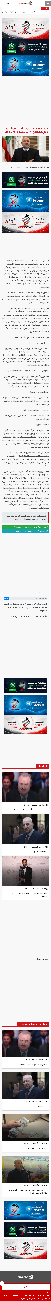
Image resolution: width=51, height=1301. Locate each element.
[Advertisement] (25, 562)
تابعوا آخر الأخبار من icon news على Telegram (30, 531)
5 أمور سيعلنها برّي (40, 851)
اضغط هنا (19, 519)
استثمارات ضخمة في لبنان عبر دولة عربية (34, 1148)
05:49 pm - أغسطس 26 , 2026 (35, 805)
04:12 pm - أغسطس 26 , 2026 (35, 1185)
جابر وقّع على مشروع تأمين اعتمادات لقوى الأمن (30, 809)
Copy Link (6, 598)
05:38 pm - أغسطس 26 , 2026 (35, 889)
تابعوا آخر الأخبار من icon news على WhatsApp (30, 527)
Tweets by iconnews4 (41, 959)
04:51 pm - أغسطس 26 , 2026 (35, 1143)
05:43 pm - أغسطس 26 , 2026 (35, 847)
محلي (45, 167)
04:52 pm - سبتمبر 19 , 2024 (20, 167)
